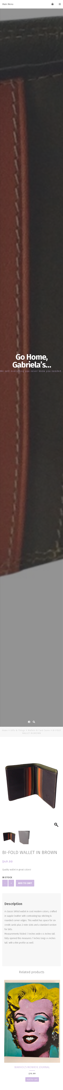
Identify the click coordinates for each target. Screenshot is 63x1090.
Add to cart (25, 883)
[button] (56, 787)
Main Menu (7, 4)
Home (5, 730)
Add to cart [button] (32, 1079)
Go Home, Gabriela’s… (31, 361)
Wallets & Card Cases (39, 730)
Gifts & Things (17, 730)
